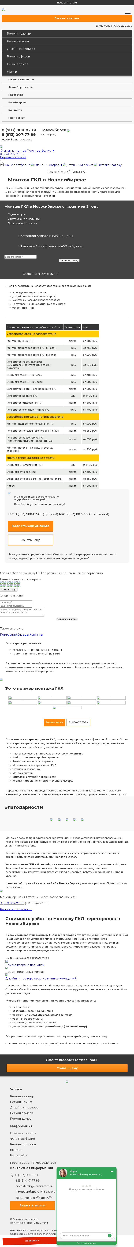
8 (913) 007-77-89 (19, 134)
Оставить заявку (109, 165)
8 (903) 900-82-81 (19, 130)
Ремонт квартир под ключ (24, 965)
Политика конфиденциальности (29, 1222)
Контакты (15, 110)
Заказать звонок (67, 18)
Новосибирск (53, 132)
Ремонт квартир (19, 33)
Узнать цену (30, 540)
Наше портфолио (17, 165)
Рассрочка (15, 94)
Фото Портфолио (20, 87)
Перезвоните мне (13, 157)
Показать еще (8, 589)
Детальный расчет (79, 165)
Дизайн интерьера (21, 49)
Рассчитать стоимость (16, 909)
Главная (52, 171)
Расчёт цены (17, 102)
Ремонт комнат (18, 41)
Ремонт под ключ (23, 1144)
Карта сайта (18, 1155)
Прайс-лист (16, 117)
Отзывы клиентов (21, 79)
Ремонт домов (17, 64)
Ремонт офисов (18, 56)
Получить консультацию (30, 526)
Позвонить (32, 1240)
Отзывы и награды (48, 165)
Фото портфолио (40, 150)
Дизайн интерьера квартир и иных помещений (40, 978)
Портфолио (8, 634)
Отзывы (23, 634)
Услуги (12, 71)
